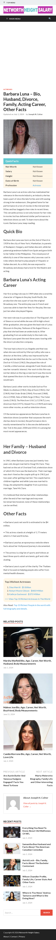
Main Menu (15, 19)
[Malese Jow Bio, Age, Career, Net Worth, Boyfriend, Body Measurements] (28, 704)
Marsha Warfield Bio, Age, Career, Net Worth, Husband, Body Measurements (27, 662)
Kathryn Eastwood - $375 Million (24, 594)
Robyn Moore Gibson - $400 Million (26, 590)
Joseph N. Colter (35, 114)
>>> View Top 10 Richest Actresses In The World (27, 599)
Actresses (7, 89)
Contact (13, 936)
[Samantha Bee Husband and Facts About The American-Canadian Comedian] (11, 844)
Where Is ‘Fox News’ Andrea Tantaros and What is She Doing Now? (36, 895)
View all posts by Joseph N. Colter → (34, 805)
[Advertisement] (28, 55)
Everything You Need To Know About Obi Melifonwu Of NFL (36, 831)
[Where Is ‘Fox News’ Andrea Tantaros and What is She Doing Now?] (11, 893)
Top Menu (10, 3)
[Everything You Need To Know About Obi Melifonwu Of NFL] (11, 828)
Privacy (22, 936)
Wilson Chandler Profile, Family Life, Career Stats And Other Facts (37, 879)
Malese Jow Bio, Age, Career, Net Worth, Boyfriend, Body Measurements (24, 709)
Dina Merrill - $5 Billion (20, 587)
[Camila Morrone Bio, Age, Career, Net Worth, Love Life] (28, 751)
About (6, 936)
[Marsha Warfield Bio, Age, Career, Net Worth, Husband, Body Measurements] (28, 657)
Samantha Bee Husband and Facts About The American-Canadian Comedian (36, 847)
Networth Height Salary (29, 932)
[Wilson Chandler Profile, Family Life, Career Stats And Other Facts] (11, 876)
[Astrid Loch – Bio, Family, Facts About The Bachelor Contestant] (11, 860)
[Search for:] (28, 913)
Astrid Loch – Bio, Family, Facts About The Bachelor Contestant (35, 863)
